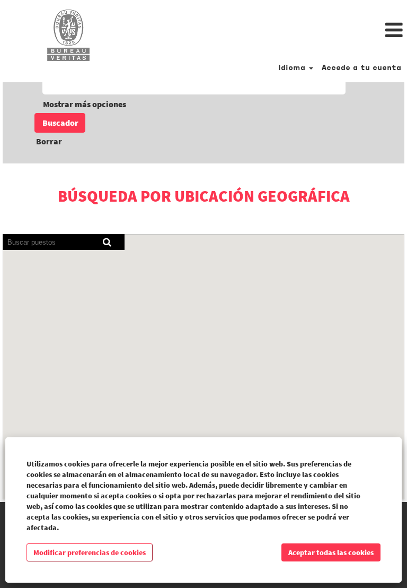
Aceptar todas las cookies (331, 552)
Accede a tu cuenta (361, 68)
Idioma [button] (293, 68)
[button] (271, 30)
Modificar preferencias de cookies (89, 552)
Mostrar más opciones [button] (84, 104)
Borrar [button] (49, 141)
